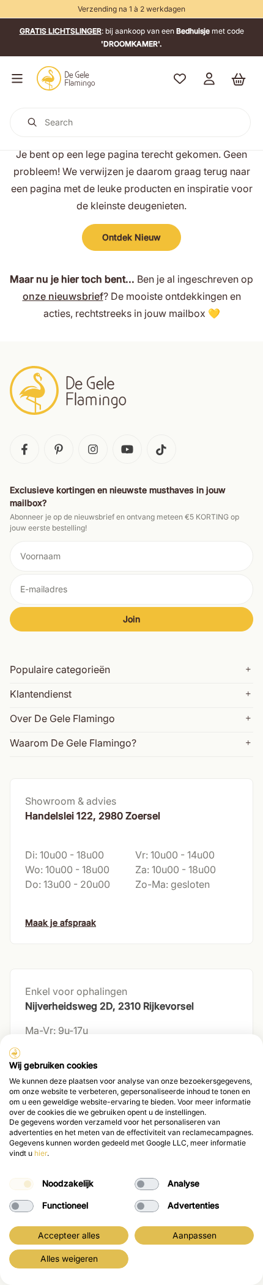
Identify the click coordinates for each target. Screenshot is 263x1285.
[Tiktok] (161, 449)
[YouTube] (127, 449)
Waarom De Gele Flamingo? (73, 743)
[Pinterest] (58, 449)
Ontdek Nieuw (131, 237)
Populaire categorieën (60, 669)
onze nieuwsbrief (63, 296)
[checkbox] (21, 1184)
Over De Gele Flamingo (62, 718)
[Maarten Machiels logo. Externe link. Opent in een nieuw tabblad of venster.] (14, 1053)
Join (131, 619)
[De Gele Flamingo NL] (66, 78)
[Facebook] (24, 449)
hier (40, 1153)
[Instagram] (93, 449)
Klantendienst (41, 694)
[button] (14, 78)
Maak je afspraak (60, 922)
